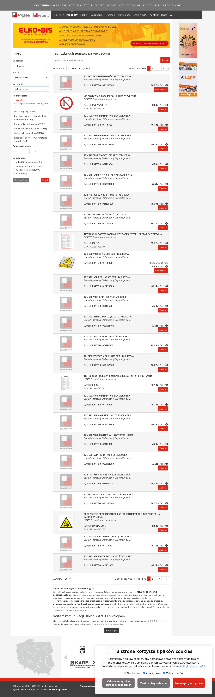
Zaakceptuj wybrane (153, 683)
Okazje (83, 14)
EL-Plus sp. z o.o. (58, 689)
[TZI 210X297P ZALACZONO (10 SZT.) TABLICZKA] (66, 501)
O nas (164, 14)
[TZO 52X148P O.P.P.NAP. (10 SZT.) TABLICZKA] (66, 142)
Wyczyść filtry (20, 180)
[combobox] (31, 65)
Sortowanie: (59, 68)
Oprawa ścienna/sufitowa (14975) (30, 128)
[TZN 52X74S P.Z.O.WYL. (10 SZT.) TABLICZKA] (66, 162)
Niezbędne (133, 673)
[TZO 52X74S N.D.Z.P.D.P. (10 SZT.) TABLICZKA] (66, 543)
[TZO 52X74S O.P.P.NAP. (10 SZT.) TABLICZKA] (66, 122)
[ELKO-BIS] (91, 35)
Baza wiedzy (140, 14)
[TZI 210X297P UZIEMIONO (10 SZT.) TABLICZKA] (66, 83)
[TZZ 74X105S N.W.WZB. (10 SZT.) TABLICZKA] (66, 481)
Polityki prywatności (192, 666)
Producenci (96, 14)
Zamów (162, 109)
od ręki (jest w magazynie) (29, 162)
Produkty (72, 14)
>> (167, 68)
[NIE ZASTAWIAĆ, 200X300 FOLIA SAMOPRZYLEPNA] (66, 103)
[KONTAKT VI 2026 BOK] (188, 40)
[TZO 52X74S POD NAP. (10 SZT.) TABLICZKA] (66, 262)
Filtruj (45, 180)
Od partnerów (174, 673)
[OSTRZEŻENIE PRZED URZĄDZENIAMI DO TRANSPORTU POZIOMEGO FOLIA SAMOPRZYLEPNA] (66, 522)
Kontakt (154, 14)
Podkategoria (20, 95)
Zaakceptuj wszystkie (189, 683)
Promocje (110, 14)
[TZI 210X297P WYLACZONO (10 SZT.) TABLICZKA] (66, 363)
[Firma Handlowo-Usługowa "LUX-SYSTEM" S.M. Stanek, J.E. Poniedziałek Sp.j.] (82, 650)
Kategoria (18, 84)
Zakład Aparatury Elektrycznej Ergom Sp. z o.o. (107, 79)
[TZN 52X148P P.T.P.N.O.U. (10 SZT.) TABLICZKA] (66, 182)
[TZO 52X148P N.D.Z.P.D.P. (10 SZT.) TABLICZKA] (66, 563)
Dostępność (19, 157)
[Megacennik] (21, 15)
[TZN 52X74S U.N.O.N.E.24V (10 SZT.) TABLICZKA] (66, 442)
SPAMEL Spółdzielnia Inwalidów (100, 99)
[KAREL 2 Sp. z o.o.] (82, 664)
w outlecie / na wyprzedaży (29, 165)
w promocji (21, 173)
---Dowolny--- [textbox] (21, 65)
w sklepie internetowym (28, 169)
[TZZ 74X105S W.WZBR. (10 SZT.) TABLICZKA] (66, 201)
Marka (16, 72)
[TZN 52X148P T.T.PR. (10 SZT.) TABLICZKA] (66, 461)
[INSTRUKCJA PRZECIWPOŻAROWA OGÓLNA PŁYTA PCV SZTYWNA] (66, 383)
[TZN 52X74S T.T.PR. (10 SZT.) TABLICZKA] (66, 304)
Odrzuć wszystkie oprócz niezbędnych (118, 683)
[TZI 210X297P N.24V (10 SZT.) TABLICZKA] (66, 221)
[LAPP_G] (188, 78)
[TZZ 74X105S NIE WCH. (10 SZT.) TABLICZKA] (66, 343)
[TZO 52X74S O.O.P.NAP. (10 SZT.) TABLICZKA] (66, 402)
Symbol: (99, 85)
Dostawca (18, 60)
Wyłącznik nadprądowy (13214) (29, 133)
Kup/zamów (160, 89)
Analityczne (153, 673)
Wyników (57, 578)
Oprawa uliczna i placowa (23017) (30, 124)
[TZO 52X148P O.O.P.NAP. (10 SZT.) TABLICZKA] (66, 422)
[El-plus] (41, 15)
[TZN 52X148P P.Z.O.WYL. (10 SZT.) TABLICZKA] (66, 323)
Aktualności (124, 14)
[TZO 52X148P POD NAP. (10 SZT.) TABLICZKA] (66, 284)
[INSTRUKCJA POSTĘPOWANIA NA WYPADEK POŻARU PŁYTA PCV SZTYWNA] (66, 241)
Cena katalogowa (22, 146)
